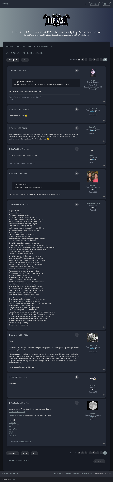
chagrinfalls (93, 127)
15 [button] (94, 59)
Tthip (93, 80)
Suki (10, 434)
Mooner (93, 413)
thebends (93, 156)
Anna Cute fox (14, 424)
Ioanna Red (13, 429)
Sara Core (12, 436)
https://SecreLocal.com (17, 411)
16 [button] (97, 59)
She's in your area (25, 442)
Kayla (11, 431)
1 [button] (85, 59)
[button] (79, 60)
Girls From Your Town (16, 416)
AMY (10, 427)
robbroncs (93, 345)
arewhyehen (93, 185)
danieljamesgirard (93, 203)
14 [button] (90, 59)
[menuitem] (5, 3)
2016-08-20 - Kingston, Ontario (24, 52)
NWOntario (93, 385)
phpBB (12, 479)
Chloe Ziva (12, 422)
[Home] (56, 20)
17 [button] (101, 59)
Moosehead (93, 108)
